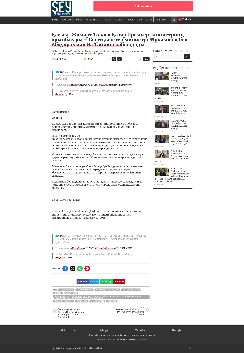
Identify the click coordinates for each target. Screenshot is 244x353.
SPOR (139, 20)
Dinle (146, 59)
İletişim (177, 330)
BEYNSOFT (131, 339)
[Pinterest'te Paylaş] (87, 268)
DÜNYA (55, 20)
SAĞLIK (130, 20)
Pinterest (119, 281)
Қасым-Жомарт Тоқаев (66, 293)
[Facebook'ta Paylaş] (65, 268)
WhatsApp (106, 281)
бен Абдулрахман (131, 290)
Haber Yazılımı (104, 339)
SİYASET (107, 20)
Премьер (112, 301)
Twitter (94, 281)
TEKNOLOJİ (160, 20)
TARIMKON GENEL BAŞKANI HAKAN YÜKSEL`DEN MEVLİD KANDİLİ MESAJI (171, 93)
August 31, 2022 (64, 94)
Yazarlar (140, 330)
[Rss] (190, 348)
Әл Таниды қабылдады (107, 290)
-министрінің (66, 290)
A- (119, 59)
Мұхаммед (82, 301)
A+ (114, 59)
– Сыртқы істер (84, 290)
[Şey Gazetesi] (61, 8)
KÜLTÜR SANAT (93, 20)
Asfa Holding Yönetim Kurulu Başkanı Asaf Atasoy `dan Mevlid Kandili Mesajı (171, 156)
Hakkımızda (66, 330)
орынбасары (97, 301)
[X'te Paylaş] (72, 268)
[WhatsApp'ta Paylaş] (80, 268)
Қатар (57, 301)
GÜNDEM (78, 20)
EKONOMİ (66, 20)
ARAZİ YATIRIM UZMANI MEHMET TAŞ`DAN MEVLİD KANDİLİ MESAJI (179, 110)
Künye (103, 330)
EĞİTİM (148, 20)
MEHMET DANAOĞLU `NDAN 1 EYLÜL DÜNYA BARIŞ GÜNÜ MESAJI (129, 311)
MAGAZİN (119, 20)
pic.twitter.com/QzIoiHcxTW (115, 84)
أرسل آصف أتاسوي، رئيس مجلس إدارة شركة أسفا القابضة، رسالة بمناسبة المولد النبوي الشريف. (181, 140)
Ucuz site (142, 339)
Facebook (83, 281)
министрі (68, 301)
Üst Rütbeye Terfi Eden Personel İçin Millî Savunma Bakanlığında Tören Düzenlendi (72, 312)
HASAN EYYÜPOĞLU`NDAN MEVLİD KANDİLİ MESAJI (179, 77)
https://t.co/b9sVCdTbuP (84, 84)
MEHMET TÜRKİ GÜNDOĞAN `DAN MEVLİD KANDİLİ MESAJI (179, 125)
